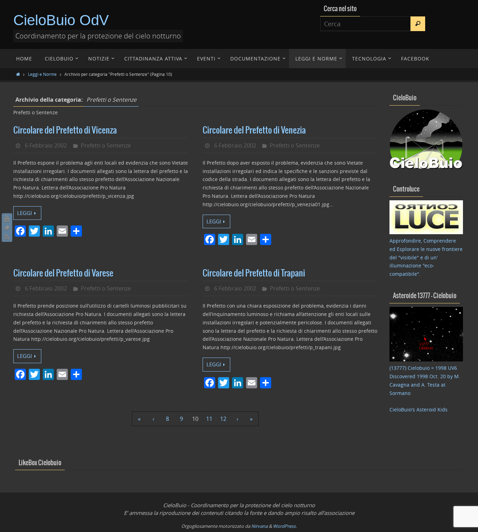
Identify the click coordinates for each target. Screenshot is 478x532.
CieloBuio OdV (61, 20)
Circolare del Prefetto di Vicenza (65, 130)
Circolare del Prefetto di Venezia (254, 130)
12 (223, 419)
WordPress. (285, 526)
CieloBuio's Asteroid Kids (418, 409)
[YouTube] (7, 218)
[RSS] (7, 236)
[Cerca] (417, 23)
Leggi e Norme (42, 74)
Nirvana (259, 526)
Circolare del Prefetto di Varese (63, 273)
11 (209, 419)
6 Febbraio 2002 (46, 145)
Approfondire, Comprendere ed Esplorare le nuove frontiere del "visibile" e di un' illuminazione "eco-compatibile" (426, 257)
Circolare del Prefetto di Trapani (254, 273)
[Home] (18, 74)
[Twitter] (7, 227)
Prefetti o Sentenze (106, 145)
